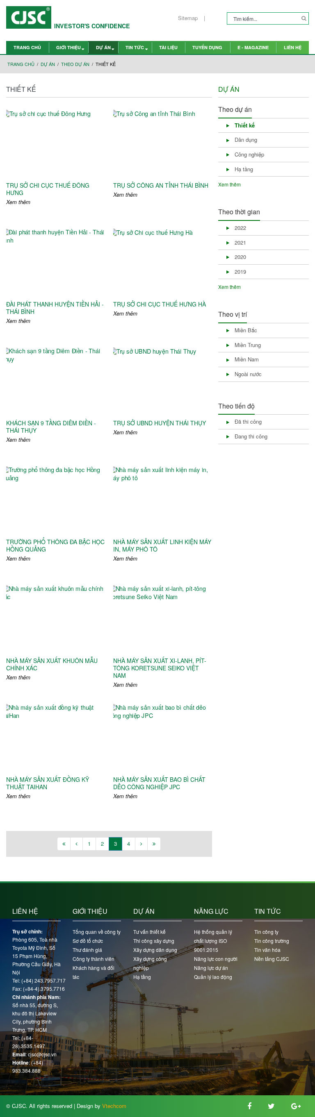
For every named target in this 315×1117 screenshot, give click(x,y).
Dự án (103, 47)
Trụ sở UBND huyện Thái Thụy (159, 423)
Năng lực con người (215, 958)
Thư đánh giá (87, 949)
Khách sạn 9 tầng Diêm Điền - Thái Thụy (51, 426)
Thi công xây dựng (153, 940)
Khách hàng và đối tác (93, 972)
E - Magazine (253, 47)
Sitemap (188, 18)
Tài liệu (168, 47)
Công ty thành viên (93, 958)
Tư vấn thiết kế (149, 931)
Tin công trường (271, 940)
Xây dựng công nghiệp (150, 963)
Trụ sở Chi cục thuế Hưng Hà (159, 304)
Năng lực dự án (211, 967)
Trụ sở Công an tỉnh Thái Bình (160, 185)
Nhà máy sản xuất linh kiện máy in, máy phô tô (162, 545)
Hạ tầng (142, 976)
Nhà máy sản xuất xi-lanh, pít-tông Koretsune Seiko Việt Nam (159, 668)
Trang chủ (27, 47)
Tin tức (135, 47)
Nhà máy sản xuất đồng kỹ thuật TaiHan (47, 783)
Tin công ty (266, 931)
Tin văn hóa (267, 949)
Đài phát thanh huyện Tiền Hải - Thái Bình (55, 307)
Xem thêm (18, 202)
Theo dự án (75, 64)
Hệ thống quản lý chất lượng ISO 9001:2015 (213, 940)
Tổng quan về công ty (97, 931)
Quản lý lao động (213, 976)
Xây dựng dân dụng (155, 949)
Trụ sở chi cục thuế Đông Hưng (47, 189)
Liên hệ (292, 47)
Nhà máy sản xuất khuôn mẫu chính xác (52, 664)
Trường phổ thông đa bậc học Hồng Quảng (55, 545)
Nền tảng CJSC (271, 958)
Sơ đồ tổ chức (88, 940)
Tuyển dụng (207, 47)
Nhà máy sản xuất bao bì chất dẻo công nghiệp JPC (159, 783)
